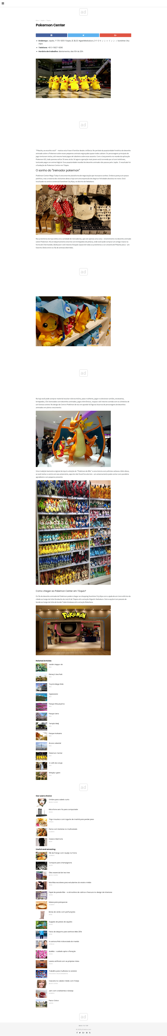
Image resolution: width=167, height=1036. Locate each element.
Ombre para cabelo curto (59, 799)
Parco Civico (54, 1000)
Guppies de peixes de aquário (60, 922)
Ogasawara (53, 694)
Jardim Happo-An (56, 664)
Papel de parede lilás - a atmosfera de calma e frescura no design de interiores (80, 892)
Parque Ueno (54, 714)
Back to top (83, 1026)
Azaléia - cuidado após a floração (62, 951)
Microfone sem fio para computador (63, 809)
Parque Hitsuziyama (57, 704)
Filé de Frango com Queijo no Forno (63, 853)
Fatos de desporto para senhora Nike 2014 (65, 932)
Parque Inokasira (55, 733)
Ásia (37, 20)
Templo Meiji (54, 723)
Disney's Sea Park (55, 674)
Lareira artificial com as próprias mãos (64, 961)
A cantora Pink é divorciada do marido (64, 941)
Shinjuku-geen (54, 773)
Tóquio (48, 20)
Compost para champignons (60, 863)
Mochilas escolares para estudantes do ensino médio (70, 882)
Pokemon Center (55, 753)
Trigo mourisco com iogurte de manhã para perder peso (71, 819)
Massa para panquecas (58, 902)
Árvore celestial (55, 743)
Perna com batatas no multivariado (63, 829)
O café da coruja (55, 763)
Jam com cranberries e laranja (61, 991)
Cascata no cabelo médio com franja (64, 981)
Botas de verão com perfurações (62, 912)
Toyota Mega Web (56, 684)
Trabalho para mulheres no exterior (63, 971)
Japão (42, 20)
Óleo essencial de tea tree (59, 872)
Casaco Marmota (56, 839)
